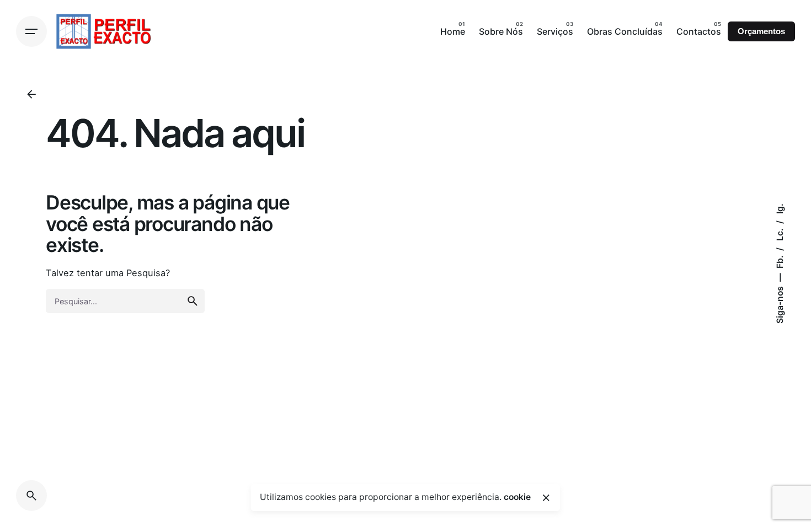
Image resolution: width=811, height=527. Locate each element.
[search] (192, 301)
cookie (517, 497)
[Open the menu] (31, 31)
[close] (546, 498)
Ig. (780, 208)
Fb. (780, 260)
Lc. (780, 233)
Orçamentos (761, 31)
